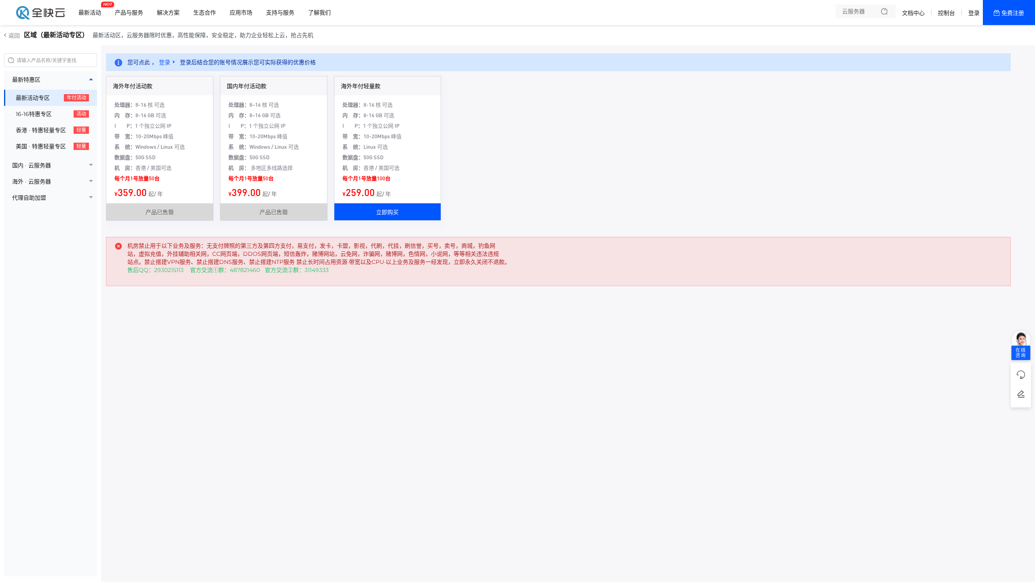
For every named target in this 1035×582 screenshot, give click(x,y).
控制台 (946, 13)
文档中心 (913, 13)
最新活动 (91, 9)
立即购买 (387, 211)
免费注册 (1012, 13)
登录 (974, 13)
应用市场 (241, 12)
